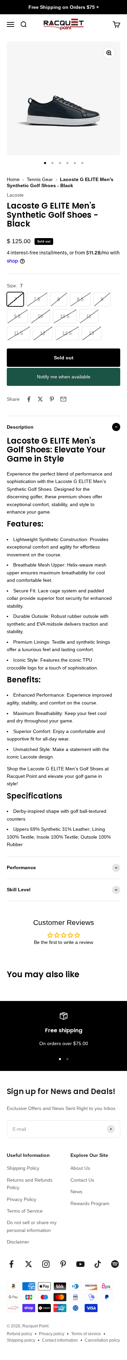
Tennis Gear (40, 179)
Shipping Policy (23, 1168)
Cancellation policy (102, 1340)
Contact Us (82, 1180)
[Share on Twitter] (40, 399)
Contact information (60, 1340)
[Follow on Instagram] (45, 1264)
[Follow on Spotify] (115, 1264)
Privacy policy (51, 1333)
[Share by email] (63, 399)
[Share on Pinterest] (52, 399)
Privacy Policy (21, 1199)
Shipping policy (21, 1340)
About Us (80, 1168)
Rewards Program (89, 1203)
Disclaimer (18, 1242)
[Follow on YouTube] (80, 1264)
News (76, 1191)
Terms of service (86, 1333)
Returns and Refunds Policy (29, 1183)
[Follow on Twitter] (28, 1264)
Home (13, 179)
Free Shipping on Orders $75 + (63, 7)
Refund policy (19, 1333)
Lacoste (15, 195)
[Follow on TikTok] (97, 1264)
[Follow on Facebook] (11, 1264)
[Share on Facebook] (29, 399)
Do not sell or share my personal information (32, 1226)
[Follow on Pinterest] (63, 1264)
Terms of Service (25, 1211)
